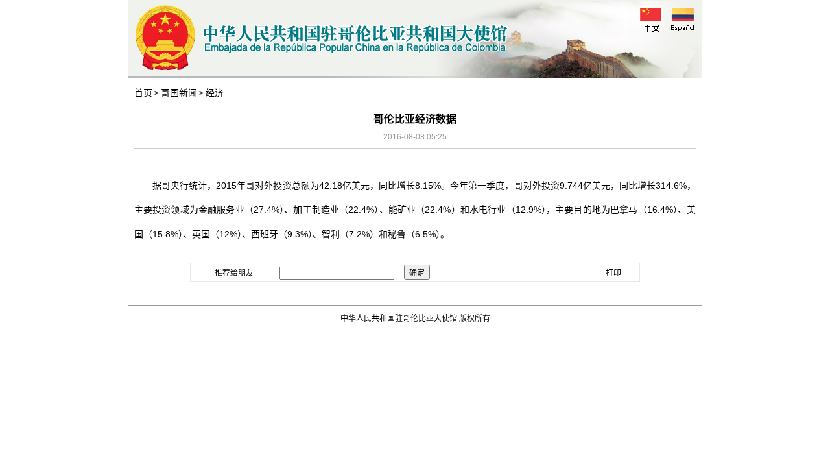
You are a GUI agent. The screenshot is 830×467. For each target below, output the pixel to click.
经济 (215, 93)
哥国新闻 (179, 93)
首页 (143, 93)
